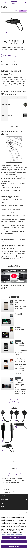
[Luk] (26, 512)
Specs (13, 465)
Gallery (13, 64)
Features (3, 62)
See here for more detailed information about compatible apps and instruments (13, 240)
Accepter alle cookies (14, 546)
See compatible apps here (8, 237)
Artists (2, 507)
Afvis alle (14, 542)
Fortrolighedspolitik (10, 534)
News (2, 503)
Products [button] (3, 496)
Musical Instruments (7, 491)
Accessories (4, 64)
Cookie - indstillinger (14, 537)
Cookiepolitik (18, 534)
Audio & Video (13, 62)
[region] (14, 529)
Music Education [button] (4, 499)
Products (24, 491)
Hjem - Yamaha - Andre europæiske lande (9, 489)
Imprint (3, 534)
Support (13, 468)
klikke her (14, 530)
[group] (5, 42)
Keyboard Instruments (16, 491)
